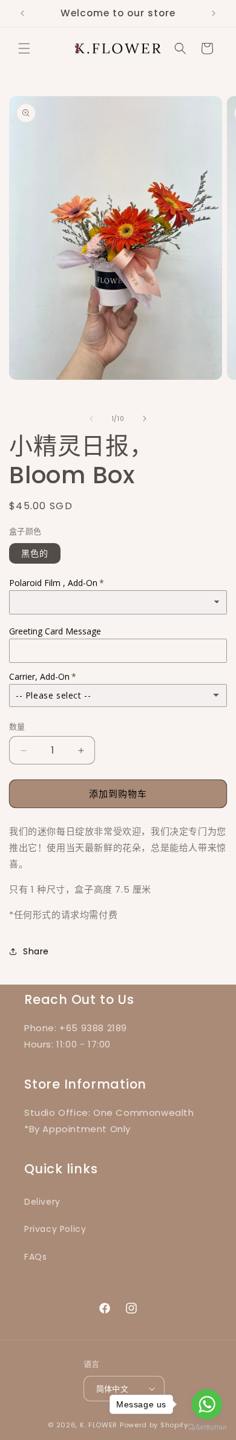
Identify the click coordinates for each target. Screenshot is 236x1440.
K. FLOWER (98, 1425)
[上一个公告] (22, 13)
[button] (24, 48)
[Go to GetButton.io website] (207, 1428)
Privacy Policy (55, 1229)
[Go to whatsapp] (207, 1404)
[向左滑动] (91, 418)
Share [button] (36, 951)
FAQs (35, 1257)
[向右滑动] (144, 418)
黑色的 (34, 553)
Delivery (42, 1202)
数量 (17, 726)
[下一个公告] (213, 13)
